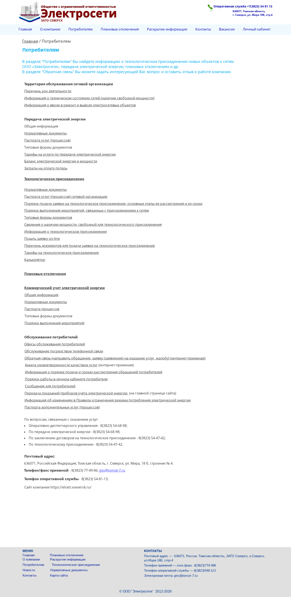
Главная (29, 555)
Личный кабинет (257, 29)
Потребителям (34, 565)
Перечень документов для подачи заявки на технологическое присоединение (89, 245)
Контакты (30, 575)
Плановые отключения (66, 555)
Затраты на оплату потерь (45, 168)
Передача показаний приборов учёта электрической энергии (76, 393)
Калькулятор (34, 259)
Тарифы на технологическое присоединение (61, 252)
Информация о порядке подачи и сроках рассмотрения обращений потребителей (93, 372)
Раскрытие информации (67, 559)
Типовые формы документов (48, 217)
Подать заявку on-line (42, 238)
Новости (29, 570)
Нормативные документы (69, 570)
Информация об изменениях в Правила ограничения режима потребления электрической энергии (107, 400)
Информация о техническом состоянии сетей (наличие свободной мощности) (89, 98)
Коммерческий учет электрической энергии (64, 287)
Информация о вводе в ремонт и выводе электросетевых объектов (80, 105)
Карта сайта (59, 575)
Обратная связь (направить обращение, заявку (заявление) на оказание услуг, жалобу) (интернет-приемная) (115, 358)
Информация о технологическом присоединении (65, 231)
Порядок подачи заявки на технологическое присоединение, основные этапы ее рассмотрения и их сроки (113, 203)
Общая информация (41, 295)
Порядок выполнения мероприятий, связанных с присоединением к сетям (86, 210)
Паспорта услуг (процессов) (47, 140)
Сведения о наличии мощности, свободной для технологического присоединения (93, 224)
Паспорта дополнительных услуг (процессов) (62, 407)
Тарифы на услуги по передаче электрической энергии (70, 154)
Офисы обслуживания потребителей (54, 344)
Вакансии (227, 29)
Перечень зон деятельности (47, 91)
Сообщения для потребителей (50, 386)
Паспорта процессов (41, 309)
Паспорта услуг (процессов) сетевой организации (65, 196)
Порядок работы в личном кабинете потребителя (66, 379)
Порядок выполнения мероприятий (54, 323)
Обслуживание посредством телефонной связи (63, 351)
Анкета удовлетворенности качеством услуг (61, 365)
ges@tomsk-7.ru (112, 470)
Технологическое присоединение (76, 565)
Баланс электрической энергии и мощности (60, 161)
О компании (32, 559)
